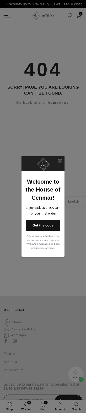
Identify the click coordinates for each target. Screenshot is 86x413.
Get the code (43, 225)
